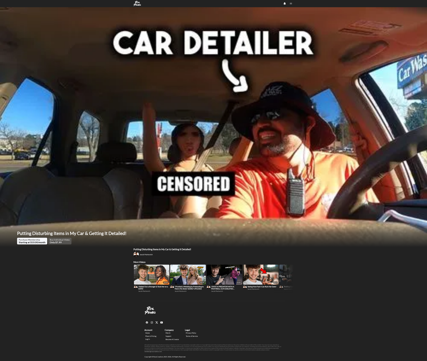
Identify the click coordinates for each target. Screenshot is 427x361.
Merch (168, 333)
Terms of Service (192, 336)
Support (168, 336)
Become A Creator (172, 339)
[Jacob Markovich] (135, 287)
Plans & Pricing (150, 336)
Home (147, 333)
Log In (147, 339)
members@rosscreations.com (153, 351)
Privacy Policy (191, 333)
